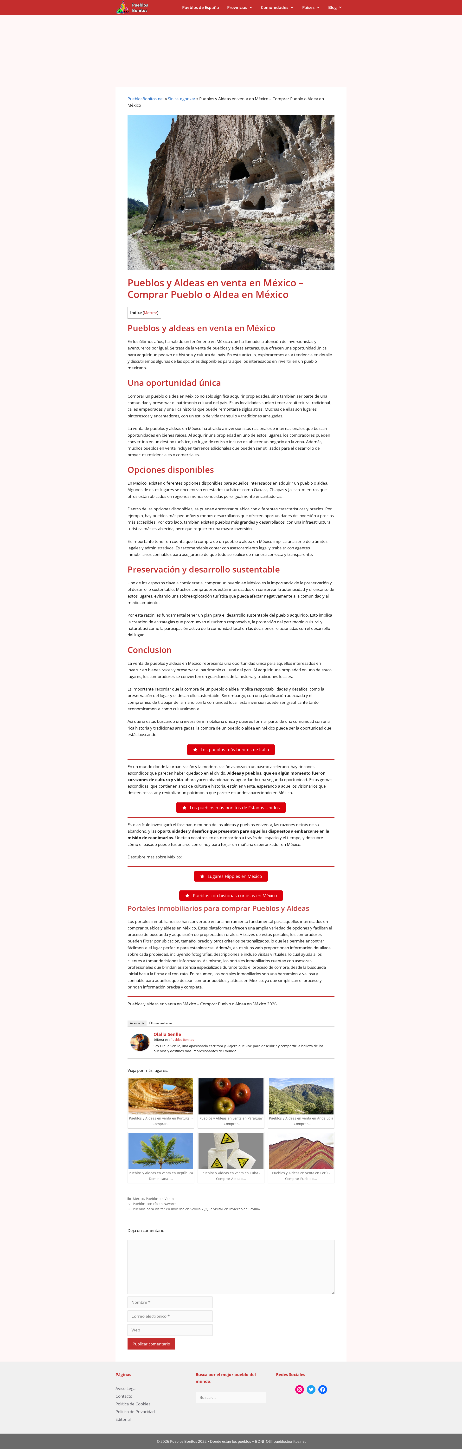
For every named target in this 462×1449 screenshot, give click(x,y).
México (138, 1198)
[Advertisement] (231, 51)
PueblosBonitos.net (146, 98)
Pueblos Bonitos (182, 1039)
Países (308, 7)
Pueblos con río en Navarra (155, 1203)
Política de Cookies (133, 1404)
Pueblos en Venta (160, 1198)
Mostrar (150, 312)
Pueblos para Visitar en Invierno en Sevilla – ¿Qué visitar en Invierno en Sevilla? (196, 1209)
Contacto (124, 1396)
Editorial (123, 1419)
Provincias (237, 7)
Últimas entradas (161, 1023)
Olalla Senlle (167, 1034)
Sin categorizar (181, 98)
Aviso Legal (126, 1388)
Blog (332, 7)
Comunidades (274, 7)
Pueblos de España (200, 7)
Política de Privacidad (135, 1411)
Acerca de (137, 1023)
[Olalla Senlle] (140, 1049)
